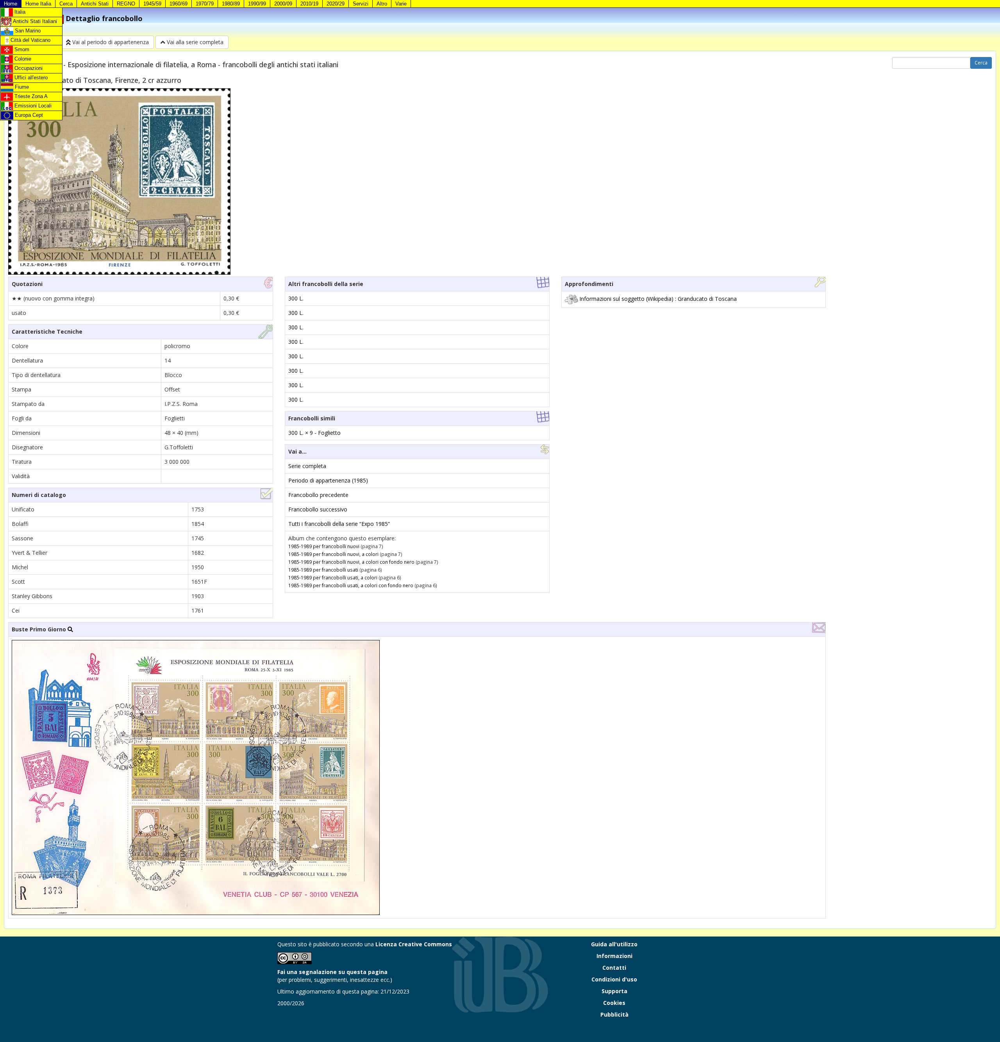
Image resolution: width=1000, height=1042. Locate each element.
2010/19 (309, 4)
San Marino (27, 31)
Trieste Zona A (30, 96)
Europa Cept (28, 115)
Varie (401, 4)
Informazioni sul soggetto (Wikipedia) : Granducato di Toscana (658, 298)
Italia (19, 12)
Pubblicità (614, 1014)
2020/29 (336, 4)
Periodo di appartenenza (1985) (328, 480)
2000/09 (283, 4)
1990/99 (257, 4)
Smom (21, 49)
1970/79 (205, 4)
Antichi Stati (95, 4)
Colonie (22, 59)
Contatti (614, 967)
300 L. (296, 298)
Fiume (21, 87)
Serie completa (307, 466)
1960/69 (179, 4)
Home (10, 4)
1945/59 (152, 4)
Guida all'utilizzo (614, 944)
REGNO (126, 4)
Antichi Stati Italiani (34, 21)
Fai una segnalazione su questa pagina (332, 972)
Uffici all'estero (30, 77)
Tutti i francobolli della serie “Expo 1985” (339, 523)
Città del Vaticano (29, 40)
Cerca (66, 4)
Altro (382, 4)
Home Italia (38, 4)
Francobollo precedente (318, 495)
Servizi (360, 4)
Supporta (614, 991)
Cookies (614, 1002)
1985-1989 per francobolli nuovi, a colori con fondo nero (351, 562)
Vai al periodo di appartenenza (110, 42)
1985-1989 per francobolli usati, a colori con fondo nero (350, 585)
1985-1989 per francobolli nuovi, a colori (333, 554)
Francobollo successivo (317, 509)
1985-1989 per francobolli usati (323, 570)
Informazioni (614, 956)
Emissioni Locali (32, 106)
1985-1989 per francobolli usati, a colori (332, 577)
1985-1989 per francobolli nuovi (323, 546)
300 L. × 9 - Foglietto (314, 432)
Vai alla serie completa (194, 42)
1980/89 (231, 4)
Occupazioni (28, 68)
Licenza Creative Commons (413, 944)
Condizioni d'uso (614, 979)
